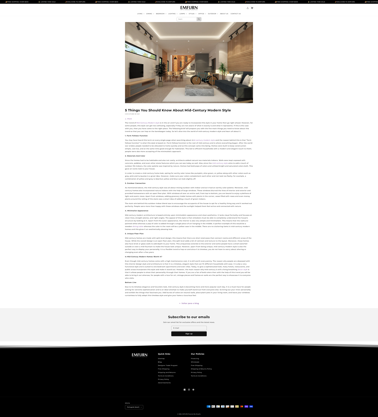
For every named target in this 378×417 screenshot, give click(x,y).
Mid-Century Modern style (147, 123)
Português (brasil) (133, 407)
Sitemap (161, 358)
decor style (243, 269)
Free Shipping (163, 369)
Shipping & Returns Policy (201, 369)
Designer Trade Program (168, 365)
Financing (195, 358)
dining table (138, 226)
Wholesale (195, 362)
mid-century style (220, 163)
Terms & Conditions (166, 376)
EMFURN (185, 414)
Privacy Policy (163, 379)
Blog (160, 362)
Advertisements (164, 383)
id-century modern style (204, 140)
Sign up (189, 334)
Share (129, 119)
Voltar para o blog (190, 303)
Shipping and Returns (167, 372)
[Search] (199, 19)
